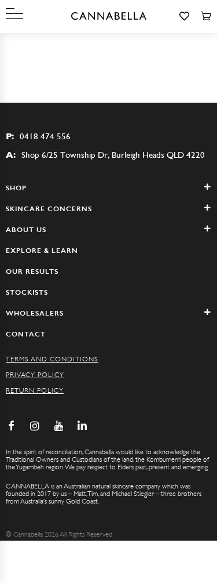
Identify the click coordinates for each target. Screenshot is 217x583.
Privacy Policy (35, 375)
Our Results (32, 271)
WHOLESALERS (35, 313)
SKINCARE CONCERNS (49, 209)
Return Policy (35, 390)
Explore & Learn (42, 251)
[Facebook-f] (11, 426)
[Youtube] (58, 426)
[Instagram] (35, 426)
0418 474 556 (38, 136)
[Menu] (14, 14)
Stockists (27, 292)
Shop (16, 188)
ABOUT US (26, 230)
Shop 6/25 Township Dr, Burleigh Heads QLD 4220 (105, 155)
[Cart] (205, 16)
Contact (26, 334)
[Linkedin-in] (82, 426)
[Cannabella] (108, 16)
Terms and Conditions (52, 359)
